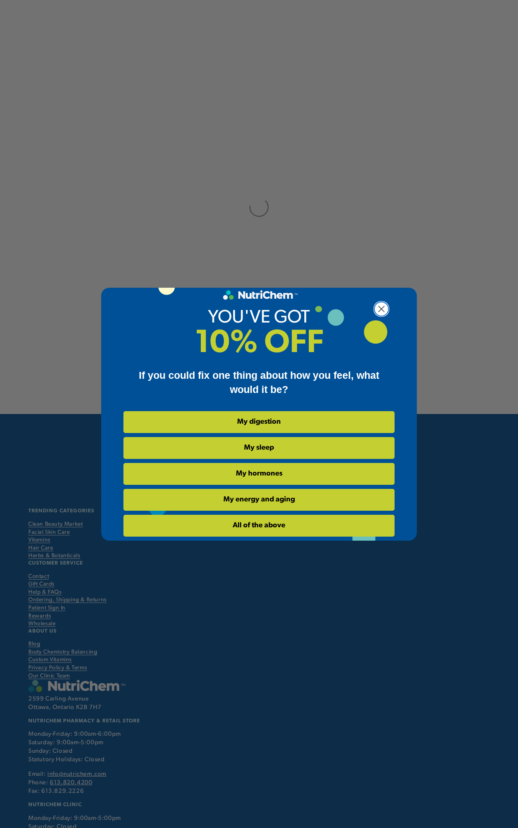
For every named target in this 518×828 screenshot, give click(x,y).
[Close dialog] (381, 309)
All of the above (259, 525)
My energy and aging (259, 499)
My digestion (259, 422)
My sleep (259, 448)
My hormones (259, 474)
